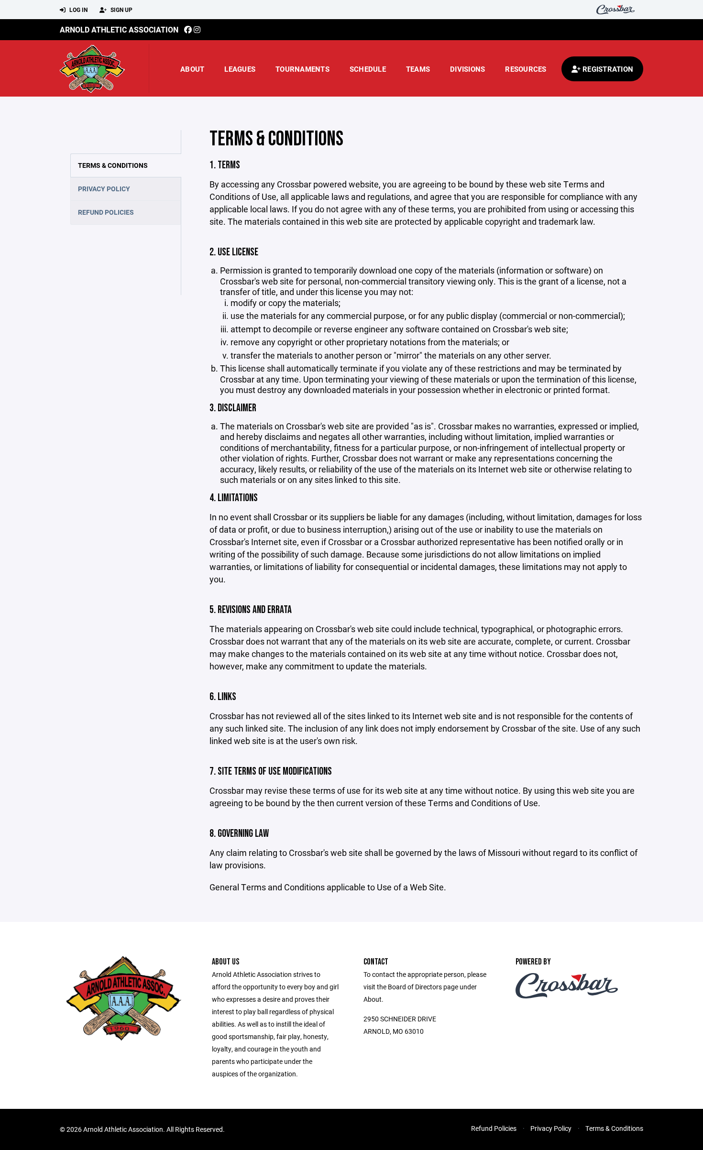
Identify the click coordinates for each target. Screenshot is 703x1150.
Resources (525, 69)
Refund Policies (106, 212)
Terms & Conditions (113, 165)
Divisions (467, 69)
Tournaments (302, 69)
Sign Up (120, 9)
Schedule (368, 69)
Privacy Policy (104, 188)
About (192, 69)
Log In (78, 9)
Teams (418, 69)
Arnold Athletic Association (119, 29)
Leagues (239, 69)
